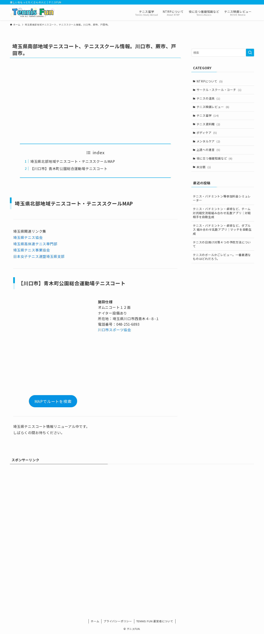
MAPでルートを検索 (53, 401)
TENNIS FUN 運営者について (154, 621)
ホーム (95, 621)
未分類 (204, 167)
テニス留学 (208, 115)
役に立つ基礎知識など (214, 158)
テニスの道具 (208, 98)
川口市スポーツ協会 (114, 329)
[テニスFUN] (33, 12)
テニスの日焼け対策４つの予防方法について (222, 244)
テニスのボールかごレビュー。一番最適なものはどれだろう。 (222, 257)
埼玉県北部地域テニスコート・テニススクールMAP (72, 161)
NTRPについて (210, 81)
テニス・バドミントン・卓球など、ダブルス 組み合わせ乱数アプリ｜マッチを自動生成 (222, 229)
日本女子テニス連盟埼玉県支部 (39, 256)
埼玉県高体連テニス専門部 (35, 243)
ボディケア (207, 132)
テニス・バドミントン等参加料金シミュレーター (222, 198)
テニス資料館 (208, 124)
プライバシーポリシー (118, 621)
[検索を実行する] (250, 52)
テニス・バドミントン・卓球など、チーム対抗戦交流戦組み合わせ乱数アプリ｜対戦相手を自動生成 (222, 213)
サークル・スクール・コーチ (219, 90)
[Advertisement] (95, 101)
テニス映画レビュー (213, 107)
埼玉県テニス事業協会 (31, 249)
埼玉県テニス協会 (27, 237)
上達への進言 (208, 150)
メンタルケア (208, 141)
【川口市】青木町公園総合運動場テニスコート (68, 168)
